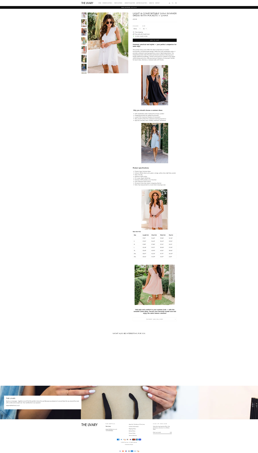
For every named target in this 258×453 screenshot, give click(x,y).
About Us (151, 3)
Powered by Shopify (129, 444)
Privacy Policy (132, 433)
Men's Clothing (118, 3)
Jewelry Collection (130, 3)
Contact (157, 3)
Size (143, 26)
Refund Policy (132, 431)
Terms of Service (133, 435)
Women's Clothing (107, 3)
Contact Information (134, 426)
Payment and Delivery (154, 319)
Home (99, 3)
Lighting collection (141, 3)
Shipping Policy (132, 428)
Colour (135, 26)
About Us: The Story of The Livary (137, 424)
